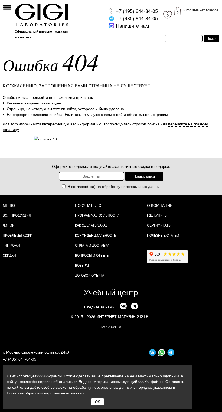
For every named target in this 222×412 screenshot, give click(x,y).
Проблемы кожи (17, 235)
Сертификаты (159, 225)
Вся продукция (17, 215)
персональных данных (141, 186)
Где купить (157, 215)
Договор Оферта (89, 275)
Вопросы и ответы (92, 255)
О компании (160, 205)
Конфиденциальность (95, 235)
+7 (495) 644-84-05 (19, 359)
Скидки (9, 255)
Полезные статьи (163, 235)
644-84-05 (137, 10)
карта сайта (111, 326)
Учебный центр (111, 292)
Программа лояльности (97, 215)
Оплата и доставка (92, 245)
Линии (9, 225)
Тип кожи (11, 245)
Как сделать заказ (91, 225)
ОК (97, 402)
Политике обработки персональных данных (45, 392)
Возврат (82, 265)
